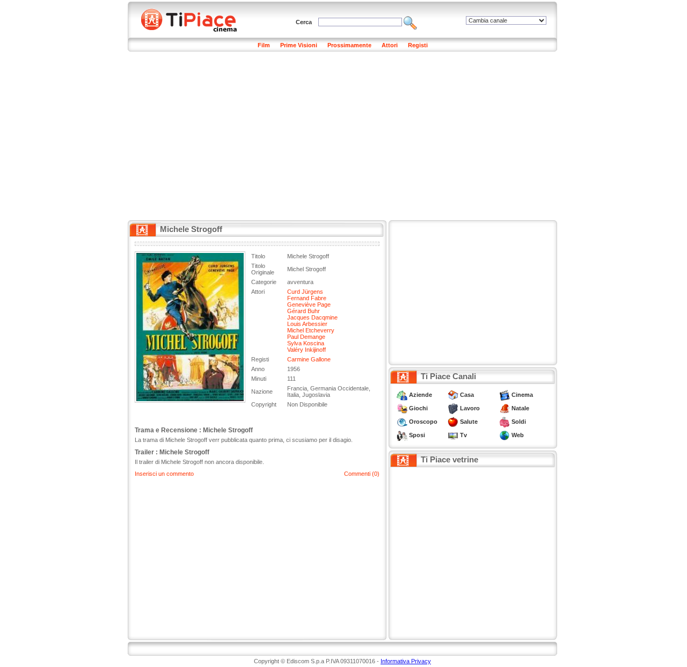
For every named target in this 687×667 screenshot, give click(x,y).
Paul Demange (306, 337)
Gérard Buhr (303, 311)
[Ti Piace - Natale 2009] (504, 408)
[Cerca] (410, 22)
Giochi (418, 408)
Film (264, 45)
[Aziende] (402, 395)
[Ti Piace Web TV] (453, 435)
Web (517, 435)
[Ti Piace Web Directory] (504, 435)
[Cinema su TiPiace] (504, 395)
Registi (418, 45)
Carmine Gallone (309, 359)
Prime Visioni (298, 45)
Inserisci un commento (164, 473)
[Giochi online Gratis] (402, 408)
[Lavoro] (453, 408)
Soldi (518, 421)
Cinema (522, 395)
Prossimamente (349, 45)
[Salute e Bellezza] (453, 421)
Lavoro (470, 408)
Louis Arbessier (307, 324)
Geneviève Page (309, 304)
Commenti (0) (361, 473)
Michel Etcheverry (310, 330)
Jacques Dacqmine (312, 317)
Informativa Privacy (406, 661)
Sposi (417, 435)
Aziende (420, 395)
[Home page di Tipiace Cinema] (195, 19)
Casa (467, 395)
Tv (463, 435)
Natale (520, 408)
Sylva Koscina (305, 343)
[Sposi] (402, 435)
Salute (469, 421)
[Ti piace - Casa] (453, 395)
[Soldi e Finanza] (504, 421)
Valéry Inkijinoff (306, 349)
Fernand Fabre (306, 298)
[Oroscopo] (402, 421)
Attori (390, 45)
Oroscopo (423, 421)
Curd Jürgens (305, 291)
